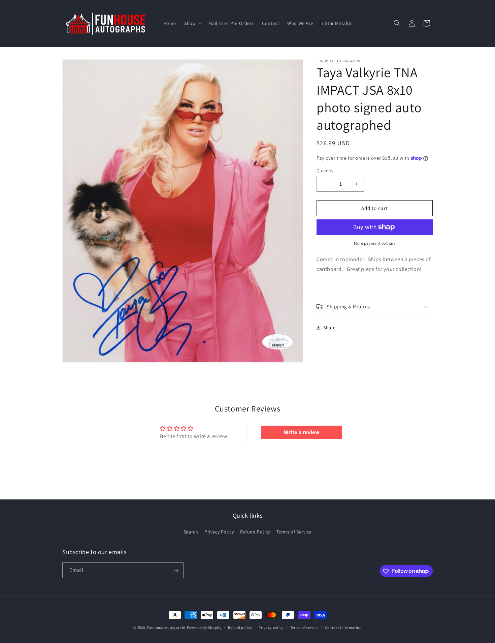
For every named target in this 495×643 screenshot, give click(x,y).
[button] (192, 23)
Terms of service (304, 627)
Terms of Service (294, 532)
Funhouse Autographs (166, 627)
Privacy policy (271, 627)
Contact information (343, 627)
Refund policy (240, 627)
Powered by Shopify (204, 627)
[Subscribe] (175, 571)
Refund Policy (255, 532)
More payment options (374, 243)
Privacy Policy (219, 532)
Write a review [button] (301, 432)
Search (191, 532)
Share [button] (329, 328)
